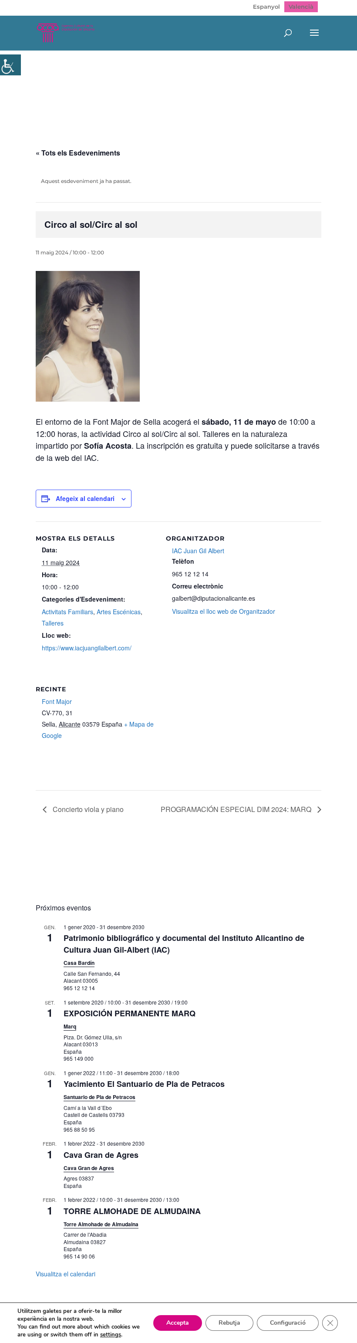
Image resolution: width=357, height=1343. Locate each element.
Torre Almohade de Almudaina (101, 1224)
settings (110, 1335)
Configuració (288, 1323)
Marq (70, 1026)
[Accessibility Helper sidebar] (10, 64)
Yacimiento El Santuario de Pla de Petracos (144, 1083)
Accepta (177, 1323)
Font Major (57, 701)
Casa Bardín (79, 963)
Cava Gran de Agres (101, 1154)
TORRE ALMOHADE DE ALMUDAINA (132, 1211)
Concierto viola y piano (87, 809)
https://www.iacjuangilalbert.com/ (86, 647)
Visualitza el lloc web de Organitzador (223, 611)
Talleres (53, 623)
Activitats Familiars (67, 611)
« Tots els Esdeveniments (78, 153)
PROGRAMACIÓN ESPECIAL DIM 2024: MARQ (237, 809)
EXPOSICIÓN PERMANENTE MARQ (129, 1013)
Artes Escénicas (119, 611)
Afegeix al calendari (85, 498)
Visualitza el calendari (65, 1273)
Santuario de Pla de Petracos (99, 1097)
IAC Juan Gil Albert (198, 550)
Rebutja (229, 1323)
